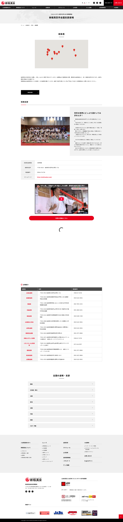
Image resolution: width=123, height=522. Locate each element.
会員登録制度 (102, 7)
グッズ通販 (88, 7)
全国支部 (48, 7)
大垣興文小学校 (29, 322)
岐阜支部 (30, 92)
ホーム (22, 25)
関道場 (29, 304)
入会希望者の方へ (7, 7)
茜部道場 (29, 350)
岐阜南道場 (29, 355)
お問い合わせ (88, 456)
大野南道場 (29, 359)
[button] (47, 52)
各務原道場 (29, 298)
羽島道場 (29, 310)
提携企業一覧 (67, 460)
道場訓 (23, 455)
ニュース (34, 7)
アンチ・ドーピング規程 (90, 446)
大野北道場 (29, 328)
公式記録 (75, 7)
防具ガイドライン (89, 451)
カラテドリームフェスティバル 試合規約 (91, 448)
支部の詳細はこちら (61, 218)
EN (89, 2)
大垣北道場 (29, 293)
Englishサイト (88, 461)
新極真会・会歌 (25, 453)
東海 (32, 25)
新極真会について (20, 7)
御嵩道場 (29, 316)
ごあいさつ (24, 451)
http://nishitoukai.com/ (44, 177)
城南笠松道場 (29, 333)
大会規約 (116, 7)
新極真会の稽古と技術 (26, 457)
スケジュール (61, 7)
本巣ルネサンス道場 (29, 338)
